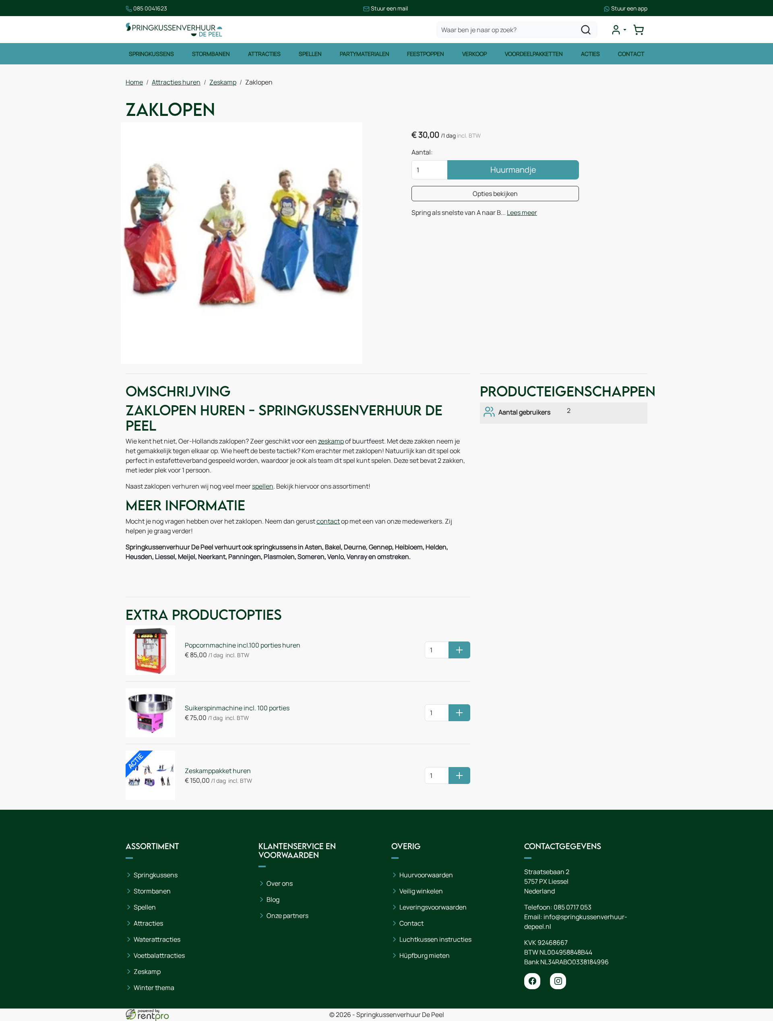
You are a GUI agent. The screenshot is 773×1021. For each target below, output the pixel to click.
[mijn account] (618, 30)
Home (134, 82)
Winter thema (154, 987)
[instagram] (558, 981)
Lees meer (522, 212)
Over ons (280, 883)
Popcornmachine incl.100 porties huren (242, 645)
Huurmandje (513, 169)
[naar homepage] (174, 30)
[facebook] (532, 981)
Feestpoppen (425, 54)
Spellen (310, 54)
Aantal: (422, 152)
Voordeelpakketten (534, 54)
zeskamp (331, 441)
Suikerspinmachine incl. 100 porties (237, 707)
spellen (262, 486)
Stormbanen (211, 54)
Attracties (264, 54)
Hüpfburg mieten (424, 955)
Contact (631, 54)
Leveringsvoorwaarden (433, 907)
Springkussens (151, 54)
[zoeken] (586, 29)
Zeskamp (222, 82)
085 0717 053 (572, 907)
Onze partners (287, 915)
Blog (273, 899)
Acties (590, 54)
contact (328, 521)
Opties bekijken (495, 193)
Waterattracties (157, 939)
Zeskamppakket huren (218, 770)
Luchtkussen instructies (435, 939)
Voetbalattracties (159, 955)
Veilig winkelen (421, 891)
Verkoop (474, 54)
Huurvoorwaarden (426, 874)
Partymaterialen (364, 54)
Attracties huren (176, 82)
